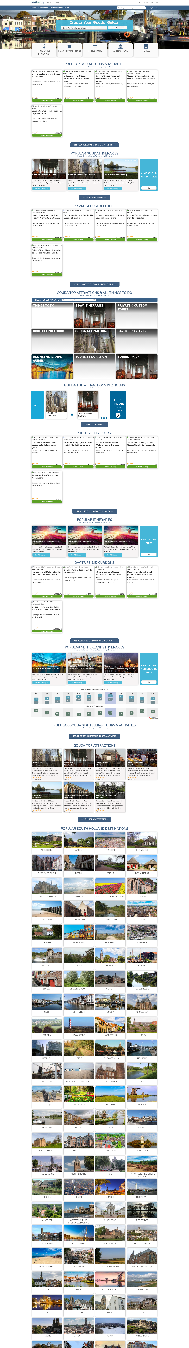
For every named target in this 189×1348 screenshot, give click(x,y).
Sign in (156, 2)
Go (117, 28)
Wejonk (98, 160)
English (57, 2)
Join (151, 2)
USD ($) (49, 2)
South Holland (56, 7)
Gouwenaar (61, 160)
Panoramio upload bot (181, 11)
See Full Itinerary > (41, 188)
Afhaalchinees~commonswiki (129, 160)
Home (33, 7)
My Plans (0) (154, 8)
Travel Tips (145, 2)
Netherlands (43, 7)
